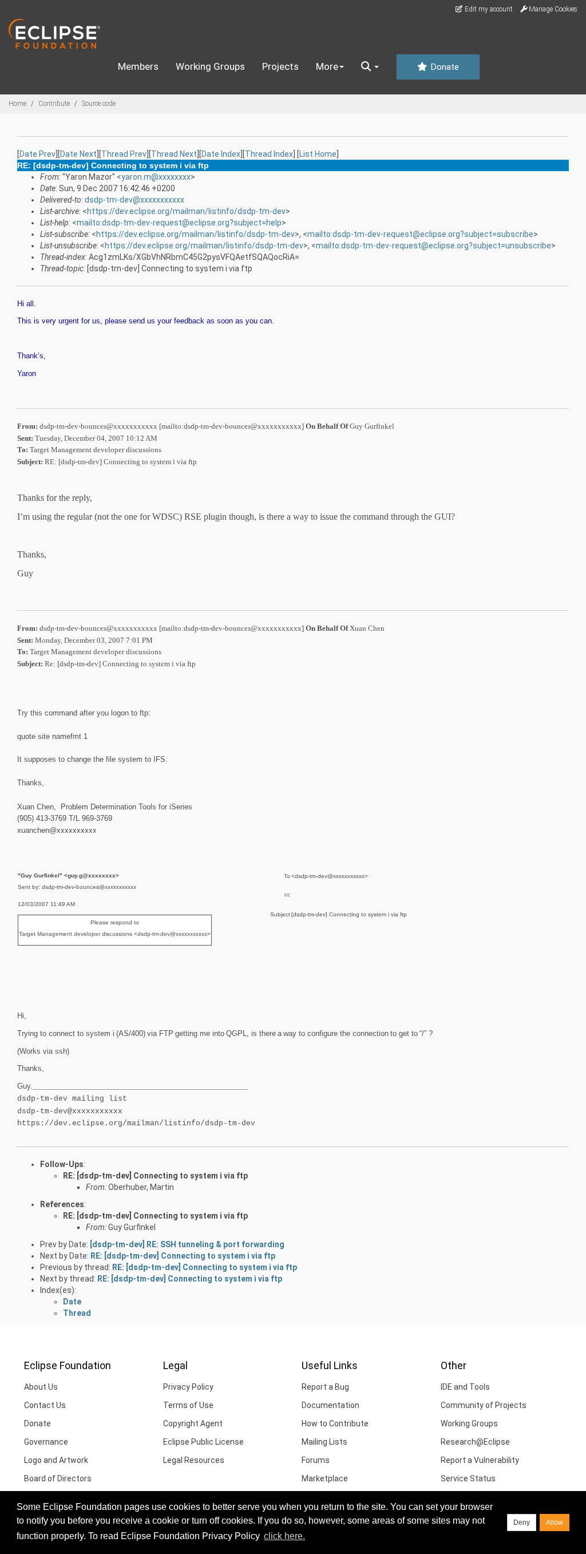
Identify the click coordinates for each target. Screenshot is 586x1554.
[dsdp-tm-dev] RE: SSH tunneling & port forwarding (187, 1244)
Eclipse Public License (203, 1441)
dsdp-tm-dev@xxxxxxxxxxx (134, 199)
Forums (316, 1460)
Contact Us (45, 1405)
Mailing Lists (324, 1441)
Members (138, 66)
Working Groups (210, 66)
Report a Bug (325, 1386)
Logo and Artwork (56, 1460)
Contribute (54, 104)
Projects (280, 66)
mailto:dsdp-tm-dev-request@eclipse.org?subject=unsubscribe (433, 245)
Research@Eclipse (475, 1441)
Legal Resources (193, 1460)
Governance (46, 1441)
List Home (317, 154)
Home (17, 104)
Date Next (78, 154)
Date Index (220, 154)
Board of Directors (58, 1478)
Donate (443, 67)
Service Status (468, 1478)
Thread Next (174, 154)
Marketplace (325, 1478)
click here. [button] (284, 1536)
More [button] (327, 66)
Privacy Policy (188, 1386)
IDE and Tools (465, 1386)
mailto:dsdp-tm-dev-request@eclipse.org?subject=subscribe (420, 234)
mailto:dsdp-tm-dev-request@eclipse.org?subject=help (179, 222)
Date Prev (37, 154)
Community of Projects (483, 1405)
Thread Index (269, 154)
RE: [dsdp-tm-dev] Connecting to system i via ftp (155, 1175)
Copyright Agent (193, 1423)
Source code (99, 104)
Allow (554, 1523)
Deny (521, 1523)
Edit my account (488, 9)
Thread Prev (123, 154)
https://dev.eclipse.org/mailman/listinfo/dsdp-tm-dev (186, 211)
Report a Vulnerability (480, 1460)
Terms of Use (188, 1405)
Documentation (330, 1405)
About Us (41, 1386)
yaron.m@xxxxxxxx (156, 176)
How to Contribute (335, 1423)
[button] (370, 67)
